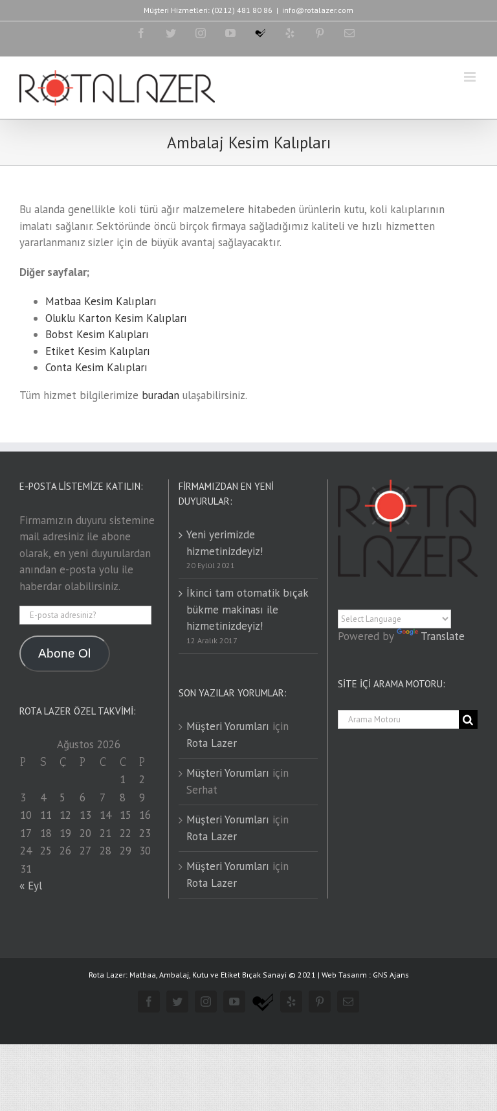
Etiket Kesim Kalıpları (97, 351)
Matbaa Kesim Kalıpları (101, 301)
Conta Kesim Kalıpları (96, 367)
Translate (443, 636)
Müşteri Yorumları (227, 726)
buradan (160, 395)
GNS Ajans (391, 974)
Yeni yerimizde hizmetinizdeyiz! (224, 542)
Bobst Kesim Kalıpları (97, 334)
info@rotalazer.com (317, 10)
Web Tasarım (344, 974)
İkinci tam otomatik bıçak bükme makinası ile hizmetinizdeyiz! (247, 609)
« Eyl (30, 885)
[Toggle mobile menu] (471, 77)
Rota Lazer (211, 743)
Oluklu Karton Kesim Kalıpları (116, 318)
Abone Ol (64, 653)
